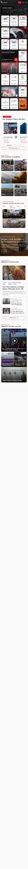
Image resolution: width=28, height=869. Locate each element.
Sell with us (4, 832)
